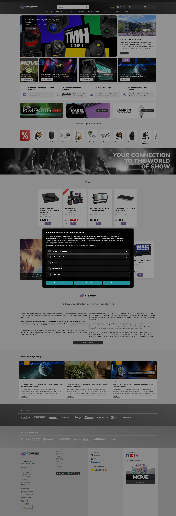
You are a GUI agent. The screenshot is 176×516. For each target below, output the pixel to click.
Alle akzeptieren (116, 283)
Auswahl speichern (88, 283)
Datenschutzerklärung (89, 245)
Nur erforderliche (59, 283)
